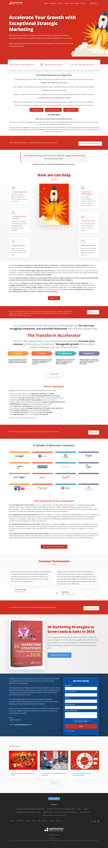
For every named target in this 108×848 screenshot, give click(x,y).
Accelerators (53, 3)
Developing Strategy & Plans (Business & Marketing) (30, 809)
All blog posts (54, 783)
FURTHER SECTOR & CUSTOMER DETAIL (54, 546)
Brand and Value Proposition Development (66, 812)
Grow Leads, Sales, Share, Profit (84, 65)
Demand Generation (84, 812)
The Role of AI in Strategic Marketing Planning (54, 774)
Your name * (68, 685)
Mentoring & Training (53, 110)
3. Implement (65, 353)
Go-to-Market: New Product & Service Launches (28, 812)
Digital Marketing (47, 812)
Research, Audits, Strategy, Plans (24, 65)
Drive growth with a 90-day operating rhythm (82, 774)
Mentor (79, 809)
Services (60, 3)
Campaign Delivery (71, 110)
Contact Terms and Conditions (80, 721)
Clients (67, 3)
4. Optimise (88, 353)
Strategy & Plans (36, 110)
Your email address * (70, 691)
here (35, 418)
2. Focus (41, 353)
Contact (83, 3)
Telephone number (70, 704)
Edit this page (54, 798)
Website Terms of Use (54, 834)
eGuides (76, 3)
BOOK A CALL (54, 298)
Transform (86, 809)
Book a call (59, 820)
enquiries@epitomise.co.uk (23, 724)
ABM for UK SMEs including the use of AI (22, 774)
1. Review (17, 353)
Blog (71, 3)
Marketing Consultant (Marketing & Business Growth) (61, 809)
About (46, 3)
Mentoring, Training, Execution (53, 65)
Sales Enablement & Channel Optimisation (54, 815)
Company (67, 698)
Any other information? (71, 710)
